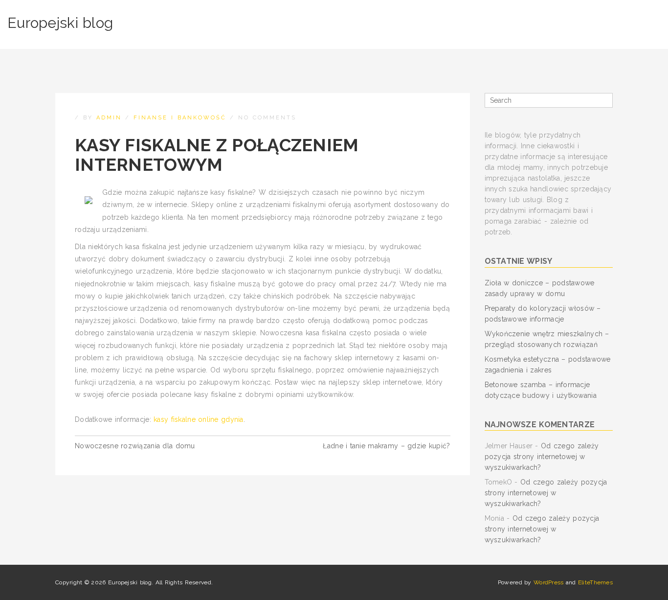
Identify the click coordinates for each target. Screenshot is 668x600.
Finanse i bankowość (180, 118)
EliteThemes (595, 582)
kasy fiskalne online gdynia (199, 419)
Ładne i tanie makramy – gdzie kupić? (386, 446)
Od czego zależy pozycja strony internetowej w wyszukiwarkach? (542, 456)
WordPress (549, 582)
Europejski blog (60, 22)
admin (109, 118)
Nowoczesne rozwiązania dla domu (135, 446)
